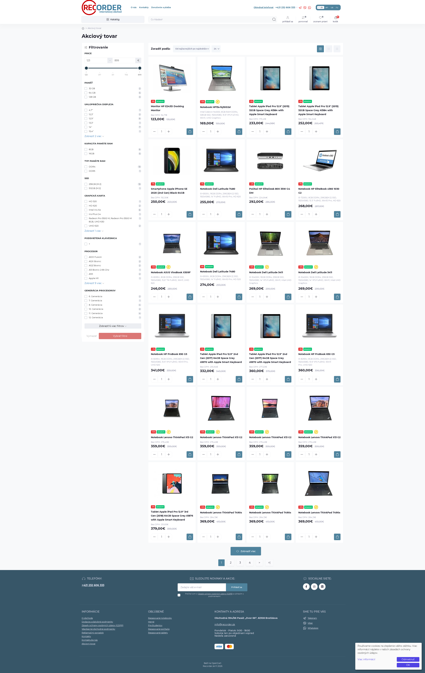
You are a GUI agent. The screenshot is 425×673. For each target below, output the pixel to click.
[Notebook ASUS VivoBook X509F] (172, 243)
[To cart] (190, 131)
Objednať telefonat (263, 7)
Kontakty (144, 7)
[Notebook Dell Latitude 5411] (270, 243)
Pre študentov (155, 625)
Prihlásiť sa (236, 587)
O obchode (87, 618)
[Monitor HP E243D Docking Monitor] (172, 78)
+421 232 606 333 (93, 585)
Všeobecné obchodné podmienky (98, 629)
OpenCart (216, 663)
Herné (151, 622)
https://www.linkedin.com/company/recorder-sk (322, 586)
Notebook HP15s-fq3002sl (215, 107)
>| (269, 562)
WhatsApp (313, 628)
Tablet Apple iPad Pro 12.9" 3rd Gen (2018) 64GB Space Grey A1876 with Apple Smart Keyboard (172, 515)
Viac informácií (366, 659)
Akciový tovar (88, 643)
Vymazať (91, 336)
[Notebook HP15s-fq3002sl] (221, 78)
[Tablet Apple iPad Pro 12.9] (270, 78)
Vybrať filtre (120, 336)
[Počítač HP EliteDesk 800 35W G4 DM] (270, 161)
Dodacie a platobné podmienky (97, 622)
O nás (133, 7)
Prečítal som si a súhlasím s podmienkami (214, 595)
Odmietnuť (408, 659)
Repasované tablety (158, 632)
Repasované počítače (159, 629)
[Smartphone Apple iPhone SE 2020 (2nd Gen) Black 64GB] (172, 161)
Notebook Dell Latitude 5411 (266, 272)
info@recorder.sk (224, 624)
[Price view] (337, 48)
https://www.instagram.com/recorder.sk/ (314, 586)
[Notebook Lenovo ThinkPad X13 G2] (172, 408)
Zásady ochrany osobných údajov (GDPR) (215, 594)
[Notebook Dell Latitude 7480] (221, 161)
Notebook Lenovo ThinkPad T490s (221, 512)
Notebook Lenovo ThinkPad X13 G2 (172, 437)
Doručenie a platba (161, 7)
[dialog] (388, 656)
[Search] (274, 19)
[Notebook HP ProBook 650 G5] (172, 326)
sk (322, 7)
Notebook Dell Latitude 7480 (217, 188)
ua (332, 7)
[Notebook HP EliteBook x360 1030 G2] (319, 161)
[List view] (328, 48)
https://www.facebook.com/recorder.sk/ (306, 586)
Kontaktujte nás (90, 640)
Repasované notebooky (160, 618)
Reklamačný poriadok (93, 632)
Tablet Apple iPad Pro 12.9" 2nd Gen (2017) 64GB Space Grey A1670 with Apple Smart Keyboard (221, 358)
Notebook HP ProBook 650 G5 (169, 354)
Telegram (312, 618)
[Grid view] (320, 48)
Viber (310, 623)
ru (337, 7)
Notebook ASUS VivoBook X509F (171, 272)
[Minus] (154, 131)
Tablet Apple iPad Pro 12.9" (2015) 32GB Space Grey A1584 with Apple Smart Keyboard (269, 110)
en (327, 7)
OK (408, 665)
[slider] (86, 68)
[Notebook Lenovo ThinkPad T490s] (221, 484)
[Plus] (168, 131)
